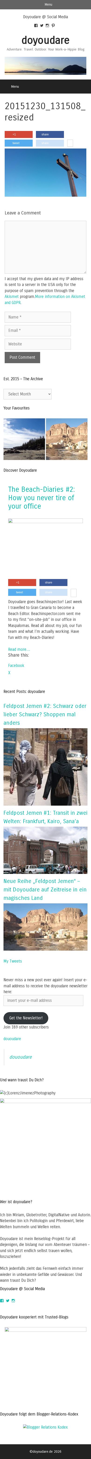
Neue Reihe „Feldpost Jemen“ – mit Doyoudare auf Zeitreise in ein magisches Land (45, 889)
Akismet (12, 296)
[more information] (70, 143)
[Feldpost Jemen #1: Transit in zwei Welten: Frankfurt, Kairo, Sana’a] (46, 872)
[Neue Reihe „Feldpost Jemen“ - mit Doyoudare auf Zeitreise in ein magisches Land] (67, 440)
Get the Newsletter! (26, 1018)
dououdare (12, 1038)
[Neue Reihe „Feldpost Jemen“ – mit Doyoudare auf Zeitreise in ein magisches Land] (46, 949)
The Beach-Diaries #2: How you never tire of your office (41, 497)
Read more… (19, 649)
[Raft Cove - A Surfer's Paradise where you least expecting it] (24, 440)
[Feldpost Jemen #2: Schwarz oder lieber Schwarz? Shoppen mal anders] (46, 804)
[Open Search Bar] (84, 87)
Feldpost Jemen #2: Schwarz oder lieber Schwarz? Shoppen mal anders (45, 714)
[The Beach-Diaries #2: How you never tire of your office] (45, 521)
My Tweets (13, 961)
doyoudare (45, 40)
